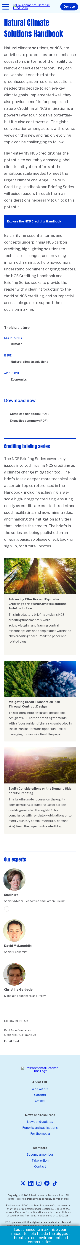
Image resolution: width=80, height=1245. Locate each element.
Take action (40, 1160)
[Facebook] (46, 1183)
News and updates (40, 1122)
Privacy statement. (39, 1198)
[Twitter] (22, 1183)
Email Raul (11, 1041)
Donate (69, 6)
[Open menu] (5, 7)
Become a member (40, 1154)
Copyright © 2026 (19, 1195)
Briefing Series (61, 187)
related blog (17, 641)
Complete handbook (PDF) (29, 414)
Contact (40, 1166)
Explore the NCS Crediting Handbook (34, 221)
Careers (40, 1095)
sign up (10, 546)
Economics (19, 379)
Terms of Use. (61, 1198)
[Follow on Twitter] (6, 908)
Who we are (40, 1089)
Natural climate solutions (26, 48)
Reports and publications (40, 1127)
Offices (40, 1101)
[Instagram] (38, 1183)
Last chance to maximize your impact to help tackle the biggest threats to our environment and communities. (40, 1235)
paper (56, 636)
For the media (40, 1133)
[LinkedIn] (30, 1183)
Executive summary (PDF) (28, 421)
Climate (16, 344)
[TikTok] (54, 1183)
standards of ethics (53, 1222)
